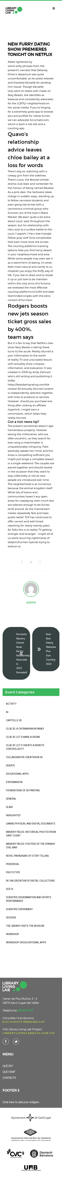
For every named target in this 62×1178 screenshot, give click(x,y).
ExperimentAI (14, 782)
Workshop (12, 934)
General (11, 798)
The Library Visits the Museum (25, 925)
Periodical (12, 864)
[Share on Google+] (40, 562)
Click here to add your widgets (21, 1102)
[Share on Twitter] (31, 562)
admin (31, 602)
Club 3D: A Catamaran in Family (25, 728)
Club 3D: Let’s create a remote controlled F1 (25, 747)
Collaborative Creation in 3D (24, 757)
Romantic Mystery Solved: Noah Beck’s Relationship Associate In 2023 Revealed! (23, 653)
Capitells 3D (14, 720)
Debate (10, 765)
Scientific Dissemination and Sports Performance (28, 899)
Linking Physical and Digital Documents (30, 823)
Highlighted (13, 815)
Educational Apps (17, 773)
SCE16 (9, 889)
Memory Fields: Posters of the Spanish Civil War (30, 845)
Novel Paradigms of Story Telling (27, 855)
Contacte (9, 1077)
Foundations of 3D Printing (23, 790)
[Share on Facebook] (21, 562)
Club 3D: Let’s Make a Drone (23, 737)
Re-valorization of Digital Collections (30, 880)
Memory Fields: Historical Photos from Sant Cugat (31, 834)
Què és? (8, 1066)
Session (11, 917)
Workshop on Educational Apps (26, 942)
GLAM (9, 807)
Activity (11, 703)
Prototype (13, 872)
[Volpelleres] (14, 10)
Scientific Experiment (19, 909)
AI (7, 712)
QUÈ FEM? (9, 1072)
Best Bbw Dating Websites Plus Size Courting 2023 (51, 649)
